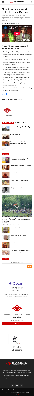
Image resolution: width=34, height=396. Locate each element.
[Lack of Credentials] (5, 245)
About (20, 389)
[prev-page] (3, 149)
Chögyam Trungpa (6, 216)
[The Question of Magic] (5, 190)
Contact (25, 389)
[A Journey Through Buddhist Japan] (5, 128)
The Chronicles (7, 23)
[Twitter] (21, 385)
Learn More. (26, 375)
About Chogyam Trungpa (11, 99)
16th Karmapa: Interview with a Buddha (21, 165)
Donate (30, 389)
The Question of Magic (16, 188)
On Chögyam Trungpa (7, 389)
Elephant (19, 394)
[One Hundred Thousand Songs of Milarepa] (5, 182)
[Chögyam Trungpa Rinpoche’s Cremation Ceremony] (17, 206)
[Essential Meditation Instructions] (5, 175)
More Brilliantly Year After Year (19, 235)
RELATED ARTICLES (8, 123)
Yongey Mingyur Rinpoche (17, 228)
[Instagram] (17, 385)
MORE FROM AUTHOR (20, 123)
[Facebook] (12, 385)
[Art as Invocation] (5, 136)
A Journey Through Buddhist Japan (21, 127)
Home (3, 5)
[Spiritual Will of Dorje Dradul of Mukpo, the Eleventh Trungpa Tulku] (5, 252)
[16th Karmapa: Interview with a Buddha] (5, 167)
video (20, 99)
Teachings (5, 154)
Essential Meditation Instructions (19, 173)
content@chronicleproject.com (20, 379)
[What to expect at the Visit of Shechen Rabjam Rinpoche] (5, 143)
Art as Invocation (15, 134)
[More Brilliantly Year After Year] (5, 237)
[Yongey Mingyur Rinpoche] (5, 230)
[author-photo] (7, 113)
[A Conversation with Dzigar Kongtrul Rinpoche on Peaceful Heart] (5, 160)
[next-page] (5, 149)
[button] (2, 2)
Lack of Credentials (16, 243)
